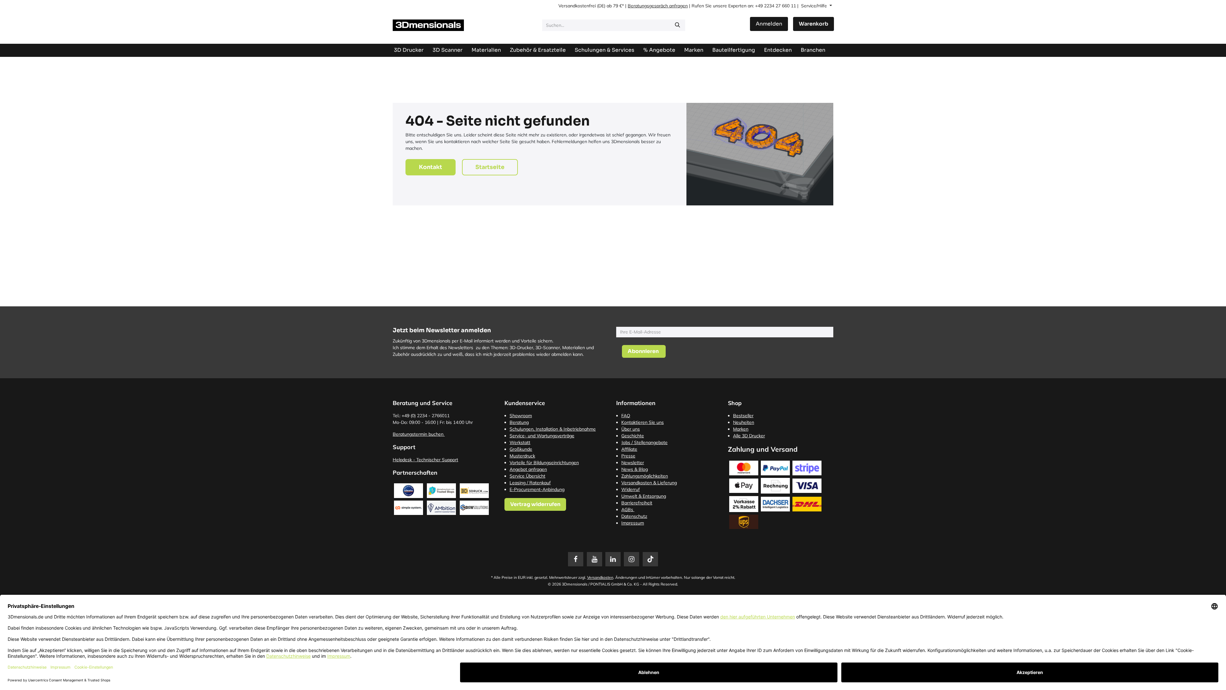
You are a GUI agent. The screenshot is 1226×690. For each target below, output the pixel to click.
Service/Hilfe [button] (814, 6)
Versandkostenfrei (577, 6)
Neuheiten (743, 422)
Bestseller (743, 415)
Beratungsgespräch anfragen (658, 6)
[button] (644, 351)
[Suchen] (677, 25)
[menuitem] (733, 50)
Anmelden (769, 23)
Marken (740, 429)
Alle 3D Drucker (749, 436)
